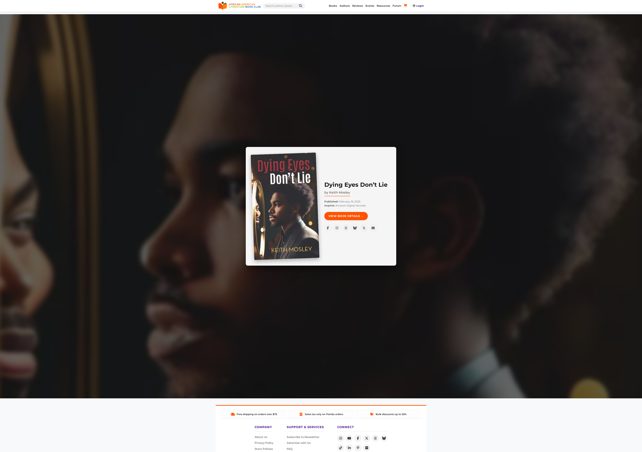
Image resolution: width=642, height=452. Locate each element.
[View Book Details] (285, 206)
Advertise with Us (299, 442)
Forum (397, 5)
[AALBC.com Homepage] (239, 6)
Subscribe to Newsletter (303, 437)
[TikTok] (340, 447)
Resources (383, 5)
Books (333, 5)
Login (420, 5)
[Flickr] (366, 447)
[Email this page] (373, 227)
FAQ (289, 448)
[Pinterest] (358, 447)
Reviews (357, 5)
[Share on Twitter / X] (363, 227)
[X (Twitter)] (366, 438)
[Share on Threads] (345, 227)
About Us (261, 437)
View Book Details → (346, 216)
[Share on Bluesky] (354, 227)
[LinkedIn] (349, 447)
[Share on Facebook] (327, 227)
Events (369, 5)
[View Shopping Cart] (406, 6)
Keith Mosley (339, 192)
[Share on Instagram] (336, 227)
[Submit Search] (299, 6)
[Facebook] (358, 438)
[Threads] (375, 438)
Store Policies (264, 448)
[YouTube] (349, 438)
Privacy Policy (264, 442)
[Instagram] (340, 438)
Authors (345, 5)
